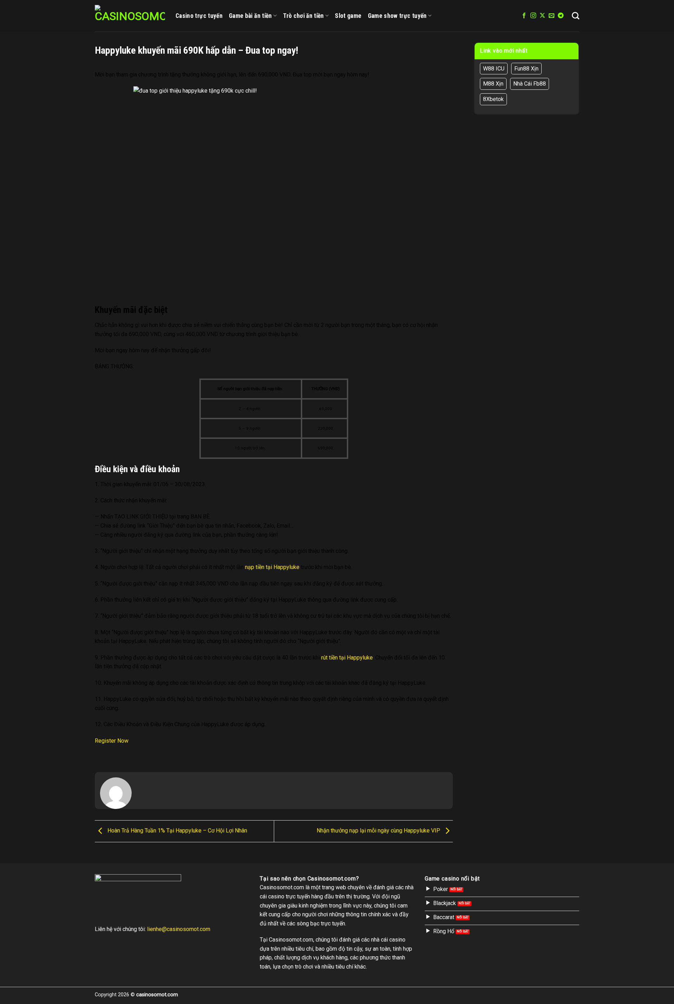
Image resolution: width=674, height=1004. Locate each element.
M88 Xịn (493, 83)
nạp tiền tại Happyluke (272, 567)
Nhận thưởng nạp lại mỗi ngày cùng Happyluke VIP (379, 831)
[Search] (575, 16)
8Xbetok (493, 99)
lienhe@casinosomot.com (178, 929)
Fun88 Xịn (526, 68)
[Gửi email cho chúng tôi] (551, 16)
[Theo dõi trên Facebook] (524, 16)
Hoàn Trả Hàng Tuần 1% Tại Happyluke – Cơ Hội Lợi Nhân (176, 831)
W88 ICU (493, 68)
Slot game (348, 15)
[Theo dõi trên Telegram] (560, 16)
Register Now (111, 740)
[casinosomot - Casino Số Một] (130, 16)
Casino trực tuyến (199, 15)
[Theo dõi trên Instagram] (533, 16)
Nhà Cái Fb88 (529, 83)
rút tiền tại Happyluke (347, 657)
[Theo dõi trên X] (542, 16)
